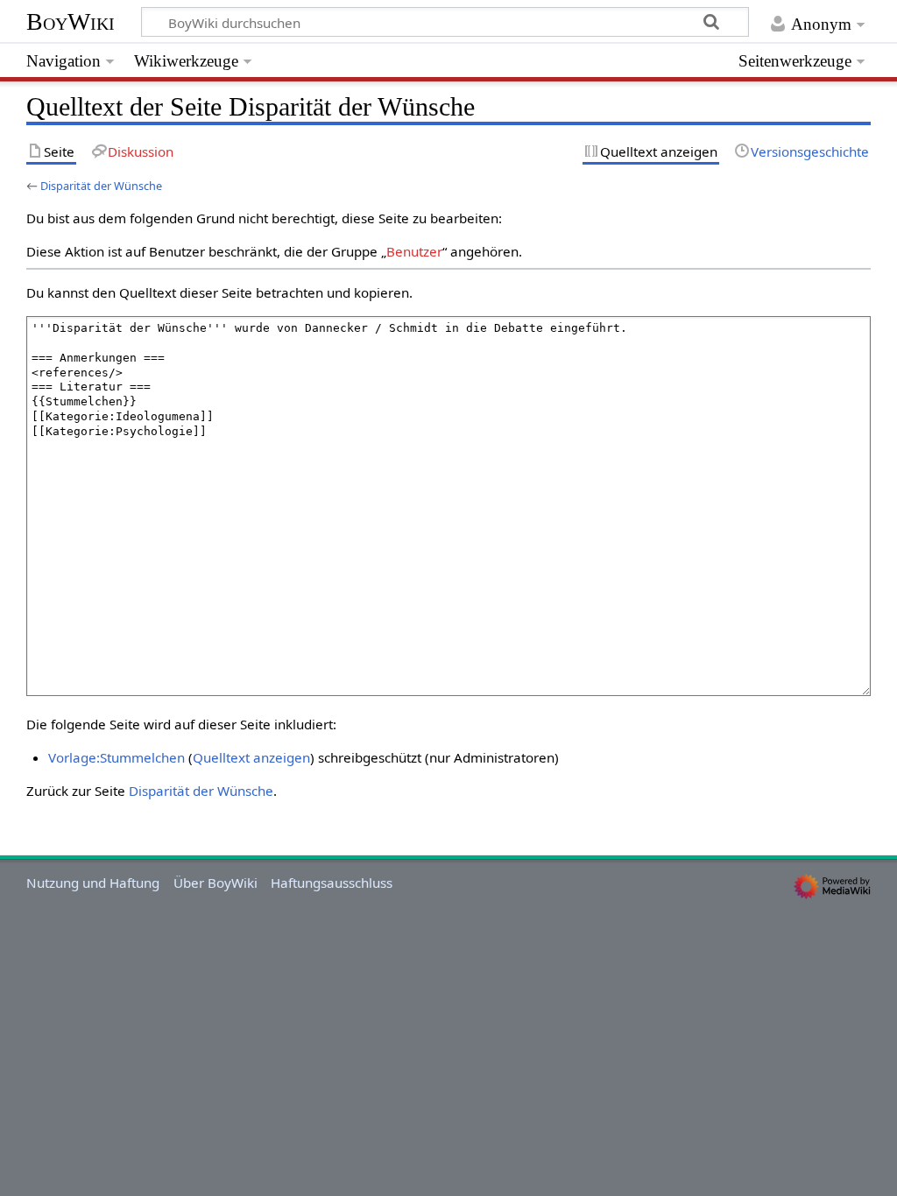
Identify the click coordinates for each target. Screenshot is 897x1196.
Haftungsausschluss (331, 882)
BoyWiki (70, 21)
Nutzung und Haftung (92, 882)
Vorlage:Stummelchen (116, 757)
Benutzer (414, 251)
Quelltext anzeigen (251, 757)
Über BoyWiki (215, 882)
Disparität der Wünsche (101, 185)
